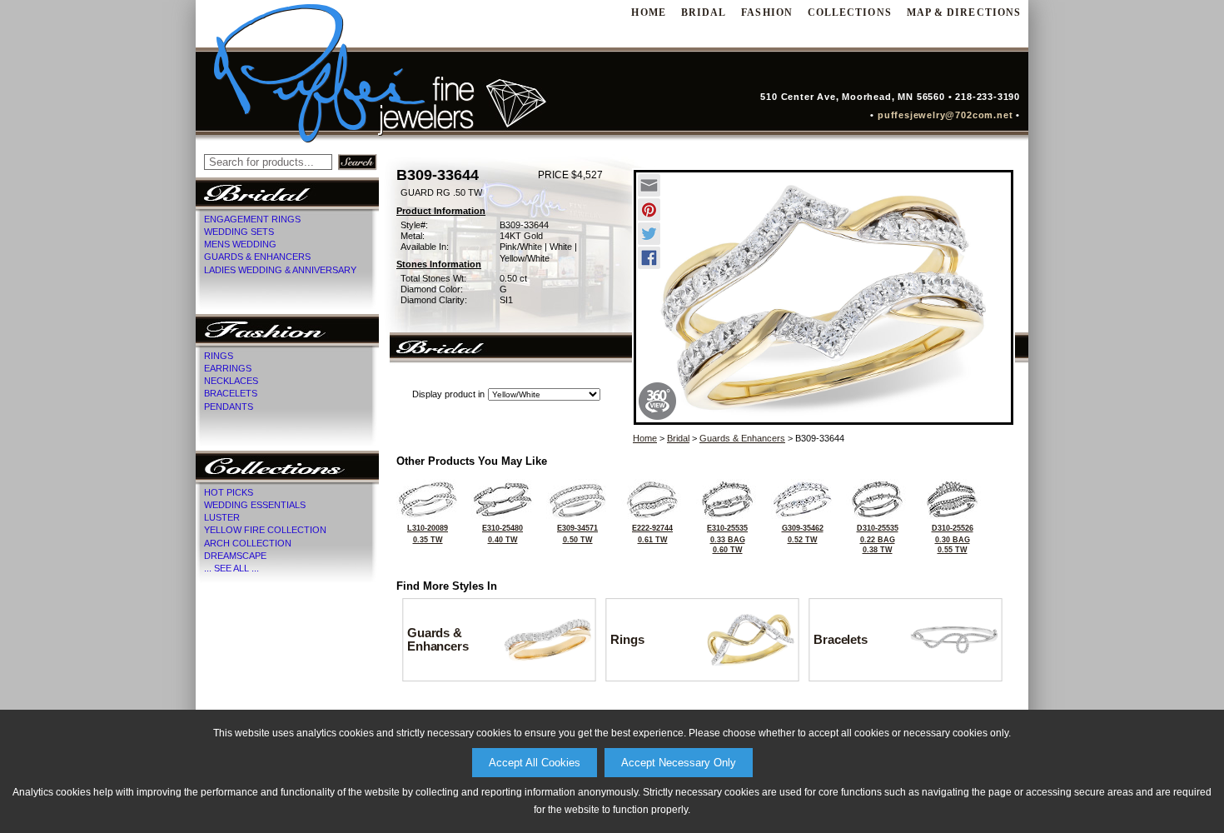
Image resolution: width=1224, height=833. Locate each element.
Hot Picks (228, 492)
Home (645, 438)
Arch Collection (247, 543)
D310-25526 (952, 539)
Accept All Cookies (534, 762)
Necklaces (231, 381)
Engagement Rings (252, 219)
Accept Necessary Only (678, 762)
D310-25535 (877, 539)
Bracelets (230, 393)
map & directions (964, 12)
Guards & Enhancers (257, 257)
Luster (222, 517)
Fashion (767, 12)
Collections (850, 12)
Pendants (228, 407)
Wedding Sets (239, 232)
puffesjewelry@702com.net (949, 115)
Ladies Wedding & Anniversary (280, 270)
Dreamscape (235, 556)
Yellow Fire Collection (265, 530)
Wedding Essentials (255, 505)
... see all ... (231, 568)
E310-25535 (727, 539)
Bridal (703, 12)
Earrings (227, 368)
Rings (218, 356)
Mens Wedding (240, 244)
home (648, 12)
